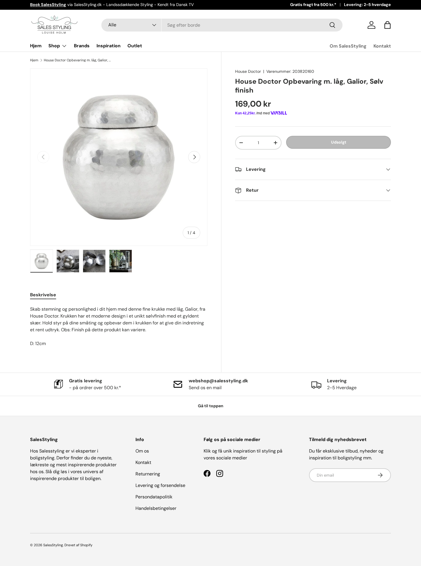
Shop (54, 46)
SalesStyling (53, 545)
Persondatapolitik (153, 497)
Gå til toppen (210, 405)
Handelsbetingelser (155, 508)
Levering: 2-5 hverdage (367, 4)
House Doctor (248, 71)
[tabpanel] (118, 326)
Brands (82, 46)
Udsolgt (338, 142)
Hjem (36, 46)
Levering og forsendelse (160, 485)
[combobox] (222, 25)
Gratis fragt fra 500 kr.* (313, 4)
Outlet (134, 46)
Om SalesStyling (348, 46)
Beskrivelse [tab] (43, 295)
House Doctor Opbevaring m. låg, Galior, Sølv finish (78, 60)
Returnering (147, 474)
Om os (142, 451)
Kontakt (382, 46)
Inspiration (109, 46)
